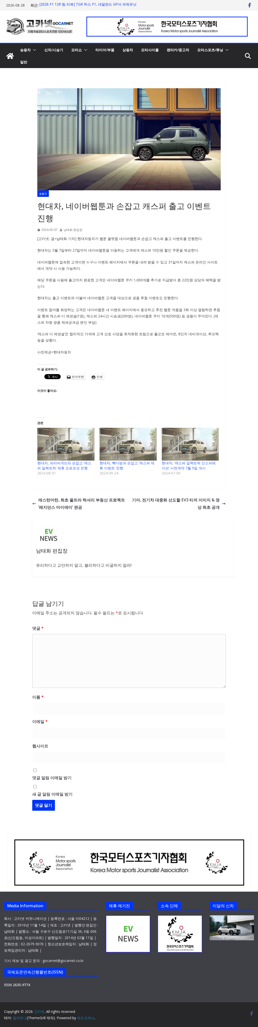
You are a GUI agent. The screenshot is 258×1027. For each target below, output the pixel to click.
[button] (33, 49)
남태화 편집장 (72, 230)
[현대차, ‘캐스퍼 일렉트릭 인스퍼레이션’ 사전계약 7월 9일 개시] (190, 444)
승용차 (25, 49)
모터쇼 (76, 49)
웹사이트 (40, 746)
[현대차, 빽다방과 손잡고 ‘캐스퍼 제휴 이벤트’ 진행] (128, 444)
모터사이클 (150, 49)
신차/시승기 (53, 49)
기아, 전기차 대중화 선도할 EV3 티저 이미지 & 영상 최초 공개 (176, 503)
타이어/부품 (104, 49)
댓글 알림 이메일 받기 (52, 777)
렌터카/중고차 (178, 49)
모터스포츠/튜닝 (210, 49)
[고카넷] (10, 56)
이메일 (40, 721)
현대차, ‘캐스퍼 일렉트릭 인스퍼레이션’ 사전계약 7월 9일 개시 (189, 465)
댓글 (38, 628)
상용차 (127, 49)
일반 (23, 61)
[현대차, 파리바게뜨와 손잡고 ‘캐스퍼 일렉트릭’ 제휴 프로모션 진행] (65, 444)
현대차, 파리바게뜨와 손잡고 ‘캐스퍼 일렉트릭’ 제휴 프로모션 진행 (64, 465)
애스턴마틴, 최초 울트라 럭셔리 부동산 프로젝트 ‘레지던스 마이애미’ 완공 (81, 503)
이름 (38, 697)
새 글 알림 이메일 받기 (52, 794)
